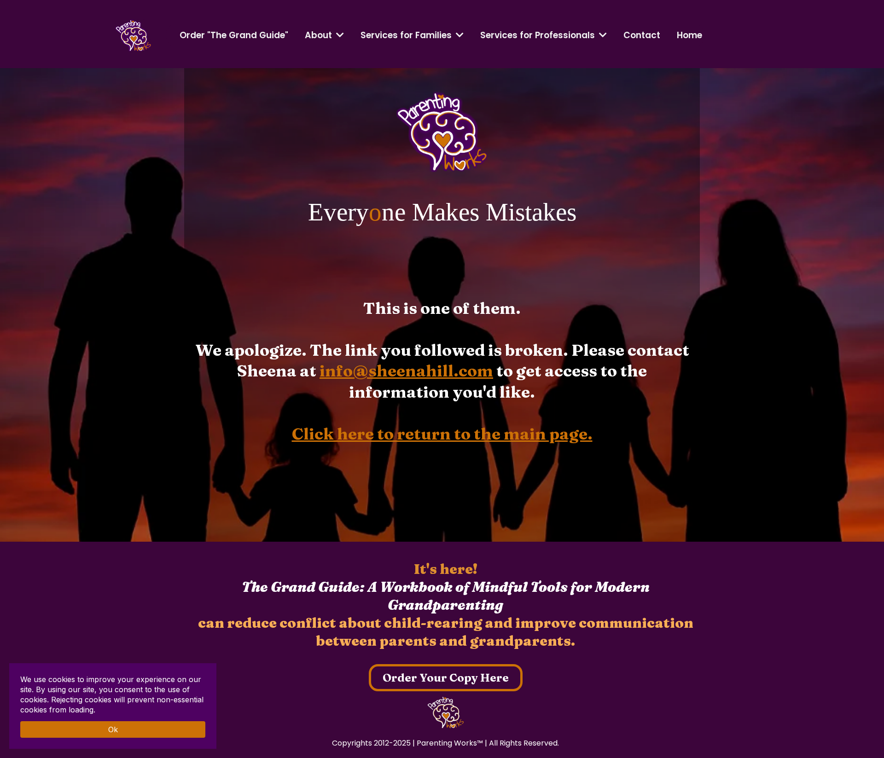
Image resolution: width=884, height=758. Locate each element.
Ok (113, 729)
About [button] (319, 35)
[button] (459, 35)
